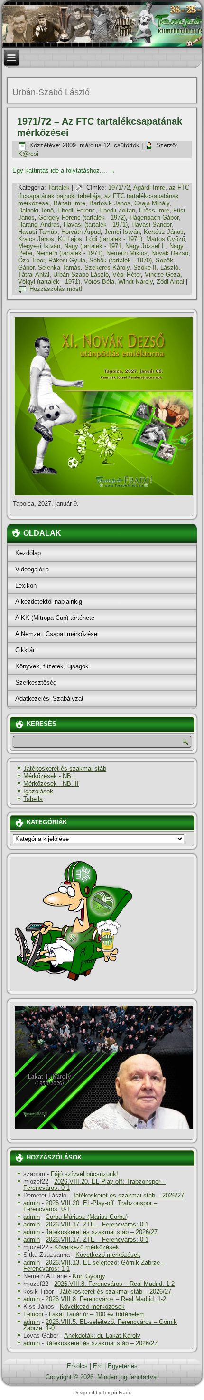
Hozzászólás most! (56, 288)
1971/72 (119, 187)
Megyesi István (39, 246)
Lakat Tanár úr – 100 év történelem (97, 1314)
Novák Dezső (169, 253)
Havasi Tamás (37, 231)
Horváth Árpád (81, 231)
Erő (97, 1366)
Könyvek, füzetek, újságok (52, 666)
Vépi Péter (126, 274)
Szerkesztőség (35, 682)
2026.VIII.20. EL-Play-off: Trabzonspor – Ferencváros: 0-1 (94, 1184)
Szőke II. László (155, 267)
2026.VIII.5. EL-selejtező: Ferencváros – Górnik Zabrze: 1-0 (100, 1325)
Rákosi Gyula (66, 260)
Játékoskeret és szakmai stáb (64, 768)
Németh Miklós (127, 253)
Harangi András (39, 224)
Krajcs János (36, 238)
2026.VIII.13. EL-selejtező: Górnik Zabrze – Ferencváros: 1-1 (94, 1265)
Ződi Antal (170, 281)
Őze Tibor (31, 260)
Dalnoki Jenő (36, 210)
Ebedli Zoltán (117, 210)
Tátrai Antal (33, 274)
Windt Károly (135, 281)
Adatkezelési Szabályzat (49, 698)
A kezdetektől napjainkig (48, 601)
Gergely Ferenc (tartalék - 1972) (82, 217)
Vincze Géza (162, 274)
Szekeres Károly (107, 267)
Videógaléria (32, 569)
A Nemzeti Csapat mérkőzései (57, 633)
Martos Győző (165, 238)
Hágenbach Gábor (154, 217)
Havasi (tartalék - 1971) (96, 224)
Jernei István (122, 231)
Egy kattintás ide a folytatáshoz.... (63, 170)
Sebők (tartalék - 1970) (120, 260)
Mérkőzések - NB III (51, 783)
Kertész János (164, 231)
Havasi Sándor (151, 224)
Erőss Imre (154, 210)
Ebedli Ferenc (76, 210)
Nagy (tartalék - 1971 (92, 246)
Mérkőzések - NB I (49, 776)
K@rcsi (28, 153)
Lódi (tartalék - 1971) (114, 238)
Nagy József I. (145, 246)
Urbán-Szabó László (81, 274)
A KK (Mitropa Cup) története (54, 617)
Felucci (33, 1314)
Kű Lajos (70, 238)
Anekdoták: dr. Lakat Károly (102, 1335)
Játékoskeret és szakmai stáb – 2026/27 (128, 1195)
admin (31, 1203)
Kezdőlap (28, 553)
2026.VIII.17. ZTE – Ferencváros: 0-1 (97, 1224)
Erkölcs (77, 1366)
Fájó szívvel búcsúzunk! (84, 1174)
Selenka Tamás (59, 267)
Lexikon (26, 585)
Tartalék (59, 187)
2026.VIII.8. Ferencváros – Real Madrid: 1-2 (114, 1283)
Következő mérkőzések (86, 1247)
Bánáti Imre (69, 203)
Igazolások (38, 791)
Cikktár (25, 650)
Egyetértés (123, 1366)
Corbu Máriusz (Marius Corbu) (87, 1216)
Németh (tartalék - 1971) (69, 253)
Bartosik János (109, 203)
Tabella (33, 798)
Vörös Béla (99, 281)
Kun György (89, 1276)
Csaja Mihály (151, 203)
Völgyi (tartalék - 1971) (49, 281)
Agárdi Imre (149, 187)
